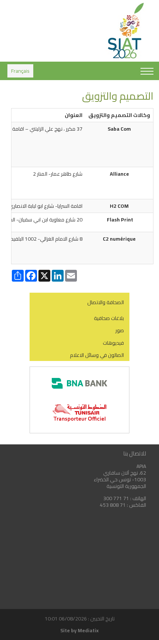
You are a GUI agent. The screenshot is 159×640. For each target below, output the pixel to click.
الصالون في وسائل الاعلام (97, 355)
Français (20, 71)
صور (119, 330)
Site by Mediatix (79, 630)
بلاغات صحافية (109, 318)
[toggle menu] (147, 71)
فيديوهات (113, 343)
